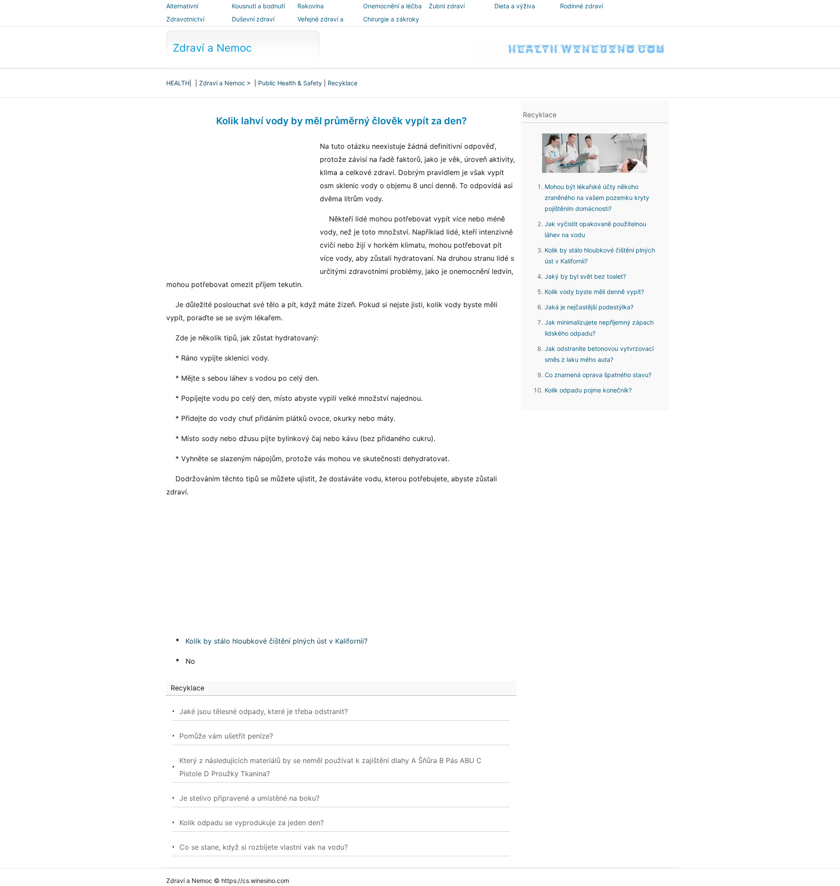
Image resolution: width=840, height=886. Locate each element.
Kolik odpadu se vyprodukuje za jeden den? (251, 822)
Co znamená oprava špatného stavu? (598, 374)
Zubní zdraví (447, 6)
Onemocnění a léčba (392, 6)
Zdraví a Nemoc (212, 48)
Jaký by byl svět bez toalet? (585, 276)
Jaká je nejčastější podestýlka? (589, 307)
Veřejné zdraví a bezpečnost (320, 25)
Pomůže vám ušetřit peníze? (226, 736)
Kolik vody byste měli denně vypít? (594, 291)
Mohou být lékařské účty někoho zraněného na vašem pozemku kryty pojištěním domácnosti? (597, 197)
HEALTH (177, 83)
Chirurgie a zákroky (391, 19)
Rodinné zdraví (581, 6)
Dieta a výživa (514, 6)
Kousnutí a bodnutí (258, 6)
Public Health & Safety (290, 83)
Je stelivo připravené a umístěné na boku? (249, 798)
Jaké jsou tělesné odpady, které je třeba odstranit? (263, 711)
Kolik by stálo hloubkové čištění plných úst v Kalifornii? (277, 641)
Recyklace (342, 83)
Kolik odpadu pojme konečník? (588, 390)
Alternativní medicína (182, 12)
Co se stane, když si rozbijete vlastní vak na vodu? (263, 847)
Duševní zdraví (253, 19)
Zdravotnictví (185, 19)
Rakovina (311, 6)
